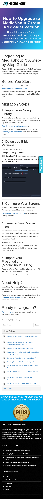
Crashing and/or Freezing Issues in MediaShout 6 (21, 465)
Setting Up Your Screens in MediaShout (18, 454)
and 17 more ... (8, 389)
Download (9, 483)
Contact (8, 493)
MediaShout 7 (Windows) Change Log (17, 462)
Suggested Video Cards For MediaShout (18, 450)
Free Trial (8, 486)
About (7, 476)
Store (7, 489)
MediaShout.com (14, 471)
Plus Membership (11, 480)
